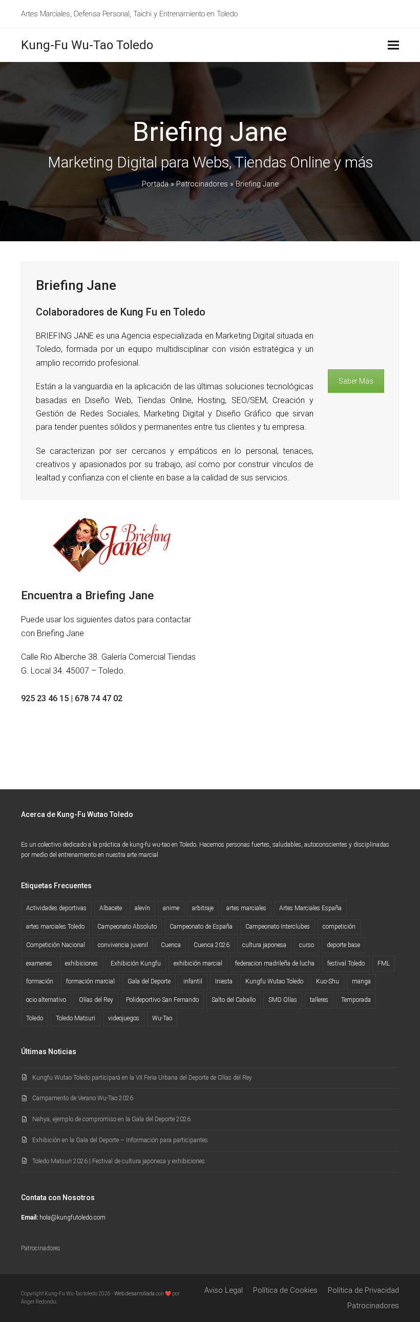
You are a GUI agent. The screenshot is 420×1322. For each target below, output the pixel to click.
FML (383, 963)
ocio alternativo (46, 999)
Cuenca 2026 (211, 945)
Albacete (110, 908)
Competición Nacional (55, 945)
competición (339, 926)
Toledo (34, 1018)
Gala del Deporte (149, 981)
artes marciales (246, 908)
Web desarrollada (134, 1293)
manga (361, 981)
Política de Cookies (285, 1290)
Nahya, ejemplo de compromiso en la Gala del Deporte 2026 (111, 1119)
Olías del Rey (96, 999)
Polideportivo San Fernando (162, 999)
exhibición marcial (198, 963)
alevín (142, 908)
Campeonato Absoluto (127, 926)
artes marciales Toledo (55, 926)
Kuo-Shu (327, 981)
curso (306, 945)
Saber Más (356, 381)
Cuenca (171, 945)
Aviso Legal (223, 1290)
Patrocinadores (202, 183)
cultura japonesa (264, 945)
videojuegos (123, 1018)
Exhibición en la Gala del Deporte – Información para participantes (120, 1140)
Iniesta (224, 981)
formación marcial (90, 981)
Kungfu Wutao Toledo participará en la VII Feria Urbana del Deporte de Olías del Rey (142, 1077)
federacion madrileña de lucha (274, 963)
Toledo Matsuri (75, 1018)
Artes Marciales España (310, 908)
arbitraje (203, 908)
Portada (155, 183)
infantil (192, 981)
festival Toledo (346, 963)
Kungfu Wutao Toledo (274, 981)
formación (39, 981)
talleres (319, 999)
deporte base (343, 945)
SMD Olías (282, 999)
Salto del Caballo (234, 999)
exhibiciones (81, 963)
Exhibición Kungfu (136, 963)
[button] (393, 45)
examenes (39, 963)
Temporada (356, 999)
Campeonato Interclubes (277, 926)
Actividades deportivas (56, 908)
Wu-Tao (162, 1018)
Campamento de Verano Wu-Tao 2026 (82, 1098)
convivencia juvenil (123, 945)
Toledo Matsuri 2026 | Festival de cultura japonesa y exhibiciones (118, 1161)
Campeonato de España (201, 926)
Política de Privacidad (363, 1290)
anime (171, 908)
